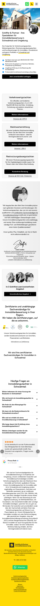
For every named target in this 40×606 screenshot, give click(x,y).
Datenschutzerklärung (20, 589)
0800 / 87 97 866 (21, 560)
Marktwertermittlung (20, 581)
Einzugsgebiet (20, 588)
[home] (10, 4)
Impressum (20, 586)
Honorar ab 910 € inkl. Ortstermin (20, 176)
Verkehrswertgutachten (20, 576)
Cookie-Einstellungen (20, 591)
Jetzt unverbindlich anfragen (20, 76)
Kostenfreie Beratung (20, 171)
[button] (36, 4)
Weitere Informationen (20, 144)
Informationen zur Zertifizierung (23, 260)
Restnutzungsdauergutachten (20, 578)
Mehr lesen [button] (9, 453)
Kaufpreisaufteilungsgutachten (20, 579)
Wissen (20, 584)
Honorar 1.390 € (20, 148)
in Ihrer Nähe (32, 72)
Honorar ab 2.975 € (20, 119)
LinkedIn (10, 260)
